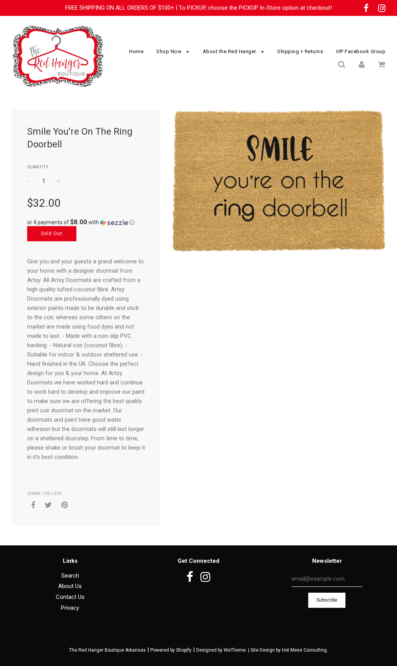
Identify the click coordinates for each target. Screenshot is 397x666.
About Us (70, 586)
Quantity (37, 167)
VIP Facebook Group (360, 51)
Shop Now (169, 51)
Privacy (70, 607)
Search (70, 575)
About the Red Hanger (230, 51)
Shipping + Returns (300, 51)
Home (136, 51)
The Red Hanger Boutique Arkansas (107, 650)
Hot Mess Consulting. (305, 650)
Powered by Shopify (171, 650)
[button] (86, 222)
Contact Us (70, 596)
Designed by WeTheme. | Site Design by (239, 650)
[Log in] (362, 64)
